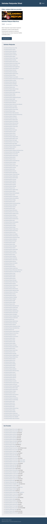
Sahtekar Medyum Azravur (10, 170)
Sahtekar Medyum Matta (10, 56)
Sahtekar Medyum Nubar (10, 227)
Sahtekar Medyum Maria (10, 409)
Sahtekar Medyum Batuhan (11, 51)
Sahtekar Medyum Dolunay (10, 280)
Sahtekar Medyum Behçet (10, 396)
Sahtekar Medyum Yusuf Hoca (11, 153)
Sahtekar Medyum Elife (10, 304)
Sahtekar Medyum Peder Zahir (11, 58)
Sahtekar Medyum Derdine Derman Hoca (13, 114)
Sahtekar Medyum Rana (10, 338)
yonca (20, 442)
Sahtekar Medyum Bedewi (10, 215)
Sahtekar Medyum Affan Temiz (11, 165)
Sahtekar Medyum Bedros (10, 102)
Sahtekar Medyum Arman (10, 135)
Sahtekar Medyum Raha (10, 339)
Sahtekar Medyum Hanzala (10, 353)
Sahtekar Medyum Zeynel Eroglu (12, 382)
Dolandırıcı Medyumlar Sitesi (11, 442)
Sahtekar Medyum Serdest (10, 70)
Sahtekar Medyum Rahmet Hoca (12, 290)
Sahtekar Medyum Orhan (10, 351)
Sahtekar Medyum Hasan (10, 302)
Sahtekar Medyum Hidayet (10, 298)
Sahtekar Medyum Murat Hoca (11, 230)
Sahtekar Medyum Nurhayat (11, 140)
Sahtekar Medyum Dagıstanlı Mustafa (13, 97)
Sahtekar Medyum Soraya (10, 167)
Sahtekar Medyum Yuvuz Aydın (11, 76)
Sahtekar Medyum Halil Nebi (11, 205)
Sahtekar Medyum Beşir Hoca (11, 281)
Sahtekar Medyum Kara (10, 87)
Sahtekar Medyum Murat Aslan (11, 155)
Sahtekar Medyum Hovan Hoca (11, 109)
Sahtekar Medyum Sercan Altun (11, 394)
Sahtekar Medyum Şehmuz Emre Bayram (13, 104)
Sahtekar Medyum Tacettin (10, 380)
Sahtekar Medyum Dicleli (10, 358)
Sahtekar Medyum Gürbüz (10, 181)
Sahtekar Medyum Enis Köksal (11, 121)
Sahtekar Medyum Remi (10, 201)
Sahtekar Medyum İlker (10, 148)
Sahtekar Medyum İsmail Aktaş (11, 399)
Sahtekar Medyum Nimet (10, 365)
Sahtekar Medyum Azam (10, 367)
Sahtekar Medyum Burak (10, 278)
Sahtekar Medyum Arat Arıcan (11, 216)
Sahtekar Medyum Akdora (10, 146)
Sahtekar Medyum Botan (10, 157)
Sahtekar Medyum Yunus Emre (11, 336)
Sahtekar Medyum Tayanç (10, 391)
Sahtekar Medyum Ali (9, 329)
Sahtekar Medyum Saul (10, 401)
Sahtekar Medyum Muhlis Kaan (11, 177)
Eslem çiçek (22, 459)
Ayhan (21, 429)
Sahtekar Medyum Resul (10, 372)
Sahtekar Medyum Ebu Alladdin (11, 416)
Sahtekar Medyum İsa (9, 319)
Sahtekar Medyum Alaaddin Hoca (12, 316)
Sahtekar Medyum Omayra (10, 251)
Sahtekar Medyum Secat (10, 223)
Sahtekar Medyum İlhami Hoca (11, 357)
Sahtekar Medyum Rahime (10, 256)
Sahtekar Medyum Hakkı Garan (11, 175)
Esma (21, 487)
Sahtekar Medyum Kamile (10, 184)
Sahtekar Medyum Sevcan (10, 374)
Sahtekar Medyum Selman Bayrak (12, 193)
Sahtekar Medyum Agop (10, 111)
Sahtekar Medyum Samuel (10, 377)
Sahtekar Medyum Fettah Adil (11, 312)
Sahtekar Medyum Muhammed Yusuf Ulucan (14, 78)
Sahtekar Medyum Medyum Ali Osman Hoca (14, 150)
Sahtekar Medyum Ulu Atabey (11, 234)
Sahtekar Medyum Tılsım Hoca (11, 126)
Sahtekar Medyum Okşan (10, 286)
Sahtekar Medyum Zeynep (10, 179)
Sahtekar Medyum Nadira (10, 363)
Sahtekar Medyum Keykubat (11, 71)
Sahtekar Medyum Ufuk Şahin (11, 263)
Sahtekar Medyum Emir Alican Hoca (12, 63)
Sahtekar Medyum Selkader (11, 83)
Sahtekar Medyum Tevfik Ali (11, 54)
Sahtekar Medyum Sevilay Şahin (11, 222)
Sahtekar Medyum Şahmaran (11, 172)
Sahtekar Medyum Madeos (10, 53)
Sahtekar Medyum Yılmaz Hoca (11, 196)
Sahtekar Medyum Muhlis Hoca (11, 285)
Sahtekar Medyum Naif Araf (11, 82)
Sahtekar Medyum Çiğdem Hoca (11, 355)
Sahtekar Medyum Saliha (10, 343)
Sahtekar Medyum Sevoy (10, 379)
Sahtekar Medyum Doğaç (10, 199)
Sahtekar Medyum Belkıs (10, 411)
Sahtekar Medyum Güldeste (11, 239)
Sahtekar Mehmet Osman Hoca (11, 235)
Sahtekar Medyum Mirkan (10, 75)
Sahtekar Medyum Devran (10, 295)
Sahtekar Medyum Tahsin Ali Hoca (12, 174)
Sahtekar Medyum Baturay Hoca (12, 112)
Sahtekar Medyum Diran (10, 194)
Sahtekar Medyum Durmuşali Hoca (12, 66)
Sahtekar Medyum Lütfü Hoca (11, 292)
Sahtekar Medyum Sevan (10, 293)
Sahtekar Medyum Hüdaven (11, 116)
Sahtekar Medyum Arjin (10, 169)
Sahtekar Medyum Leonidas (11, 105)
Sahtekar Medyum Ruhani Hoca (11, 218)
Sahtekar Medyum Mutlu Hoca (11, 61)
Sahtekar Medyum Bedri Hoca (11, 124)
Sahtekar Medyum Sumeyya (11, 129)
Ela (19, 485)
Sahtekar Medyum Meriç (10, 254)
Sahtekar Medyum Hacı (10, 220)
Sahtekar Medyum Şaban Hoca (11, 189)
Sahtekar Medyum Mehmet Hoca (12, 370)
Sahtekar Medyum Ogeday (10, 375)
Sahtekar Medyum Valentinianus (12, 68)
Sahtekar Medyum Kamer (10, 164)
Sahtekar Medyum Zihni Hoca (11, 259)
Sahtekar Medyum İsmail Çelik (11, 317)
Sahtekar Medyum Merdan (10, 186)
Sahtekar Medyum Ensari (10, 131)
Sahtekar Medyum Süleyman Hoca (12, 415)
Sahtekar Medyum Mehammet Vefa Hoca (13, 269)
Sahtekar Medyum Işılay (10, 208)
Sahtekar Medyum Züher (10, 276)
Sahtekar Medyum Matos (10, 191)
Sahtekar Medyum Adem (10, 247)
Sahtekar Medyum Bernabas (11, 143)
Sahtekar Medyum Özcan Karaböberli (13, 145)
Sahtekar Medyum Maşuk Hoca (11, 136)
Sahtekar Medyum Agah (10, 300)
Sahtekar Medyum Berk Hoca (11, 107)
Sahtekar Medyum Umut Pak (11, 47)
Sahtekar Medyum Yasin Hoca (11, 350)
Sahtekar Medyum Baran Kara (11, 119)
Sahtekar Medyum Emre (10, 360)
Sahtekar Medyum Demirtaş (11, 322)
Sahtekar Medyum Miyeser (10, 182)
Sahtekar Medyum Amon (10, 95)
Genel (3, 24)
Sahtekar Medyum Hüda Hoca (10, 21)
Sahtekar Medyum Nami (10, 362)
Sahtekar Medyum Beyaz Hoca (11, 389)
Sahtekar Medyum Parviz (10, 266)
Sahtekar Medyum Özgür (10, 90)
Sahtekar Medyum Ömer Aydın (11, 387)
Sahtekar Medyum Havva (10, 206)
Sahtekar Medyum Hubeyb (10, 59)
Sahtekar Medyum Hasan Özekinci (12, 331)
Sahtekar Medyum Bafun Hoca (11, 138)
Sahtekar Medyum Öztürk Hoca (11, 73)
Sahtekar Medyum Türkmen (11, 345)
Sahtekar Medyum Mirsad (10, 324)
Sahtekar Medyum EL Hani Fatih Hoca (13, 271)
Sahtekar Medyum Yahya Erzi (11, 309)
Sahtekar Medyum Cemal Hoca (11, 397)
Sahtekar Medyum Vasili (10, 99)
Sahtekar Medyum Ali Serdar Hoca (12, 160)
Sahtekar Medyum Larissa (10, 80)
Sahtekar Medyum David (10, 242)
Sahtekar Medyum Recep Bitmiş (11, 198)
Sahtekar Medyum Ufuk (10, 187)
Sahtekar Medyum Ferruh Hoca (11, 211)
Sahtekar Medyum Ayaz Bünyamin (12, 386)
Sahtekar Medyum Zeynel (10, 334)
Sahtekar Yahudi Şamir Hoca (11, 100)
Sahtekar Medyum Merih (10, 348)
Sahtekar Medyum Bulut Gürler (11, 346)
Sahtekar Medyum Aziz (10, 406)
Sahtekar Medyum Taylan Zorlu (11, 228)
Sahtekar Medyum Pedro (10, 392)
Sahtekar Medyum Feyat (10, 273)
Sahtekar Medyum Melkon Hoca (11, 408)
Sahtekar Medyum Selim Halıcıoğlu (12, 152)
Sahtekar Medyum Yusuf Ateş (11, 85)
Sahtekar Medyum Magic (10, 94)
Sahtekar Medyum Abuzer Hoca (11, 88)
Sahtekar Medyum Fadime (10, 162)
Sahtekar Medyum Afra (10, 403)
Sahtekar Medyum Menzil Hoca (11, 288)
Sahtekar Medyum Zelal (10, 341)
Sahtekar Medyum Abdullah (11, 246)
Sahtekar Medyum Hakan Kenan (11, 213)
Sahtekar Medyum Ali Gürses (11, 384)
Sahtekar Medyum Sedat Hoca (11, 307)
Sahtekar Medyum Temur (10, 158)
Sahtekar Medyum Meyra (10, 133)
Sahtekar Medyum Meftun (10, 261)
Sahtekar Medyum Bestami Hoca (12, 305)
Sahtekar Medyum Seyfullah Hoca (12, 327)
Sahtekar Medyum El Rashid (11, 297)
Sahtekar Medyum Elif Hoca (11, 252)
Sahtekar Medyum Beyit (10, 404)
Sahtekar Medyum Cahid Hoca (11, 268)
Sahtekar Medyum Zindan (10, 225)
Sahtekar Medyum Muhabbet (11, 314)
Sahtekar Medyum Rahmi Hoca (11, 321)
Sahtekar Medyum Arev (10, 128)
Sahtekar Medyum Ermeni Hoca (11, 333)
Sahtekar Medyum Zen (10, 264)
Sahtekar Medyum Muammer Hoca (12, 237)
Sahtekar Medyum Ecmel (10, 232)
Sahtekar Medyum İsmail (10, 275)
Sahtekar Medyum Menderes (11, 210)
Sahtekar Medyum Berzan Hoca (11, 123)
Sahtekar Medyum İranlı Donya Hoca (12, 203)
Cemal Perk (21, 492)
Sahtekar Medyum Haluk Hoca (11, 249)
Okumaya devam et (6, 38)
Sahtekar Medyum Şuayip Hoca (11, 65)
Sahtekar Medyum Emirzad (10, 240)
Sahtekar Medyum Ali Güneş (11, 257)
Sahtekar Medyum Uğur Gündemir (12, 418)
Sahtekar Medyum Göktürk (10, 368)
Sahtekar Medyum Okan (10, 244)
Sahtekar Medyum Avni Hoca (11, 117)
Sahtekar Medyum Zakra (10, 49)
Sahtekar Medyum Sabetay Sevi (11, 310)
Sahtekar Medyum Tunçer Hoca (11, 141)
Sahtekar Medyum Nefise (10, 283)
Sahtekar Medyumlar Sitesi (12, 3)
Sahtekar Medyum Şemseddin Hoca (12, 92)
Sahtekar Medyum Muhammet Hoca (12, 326)
